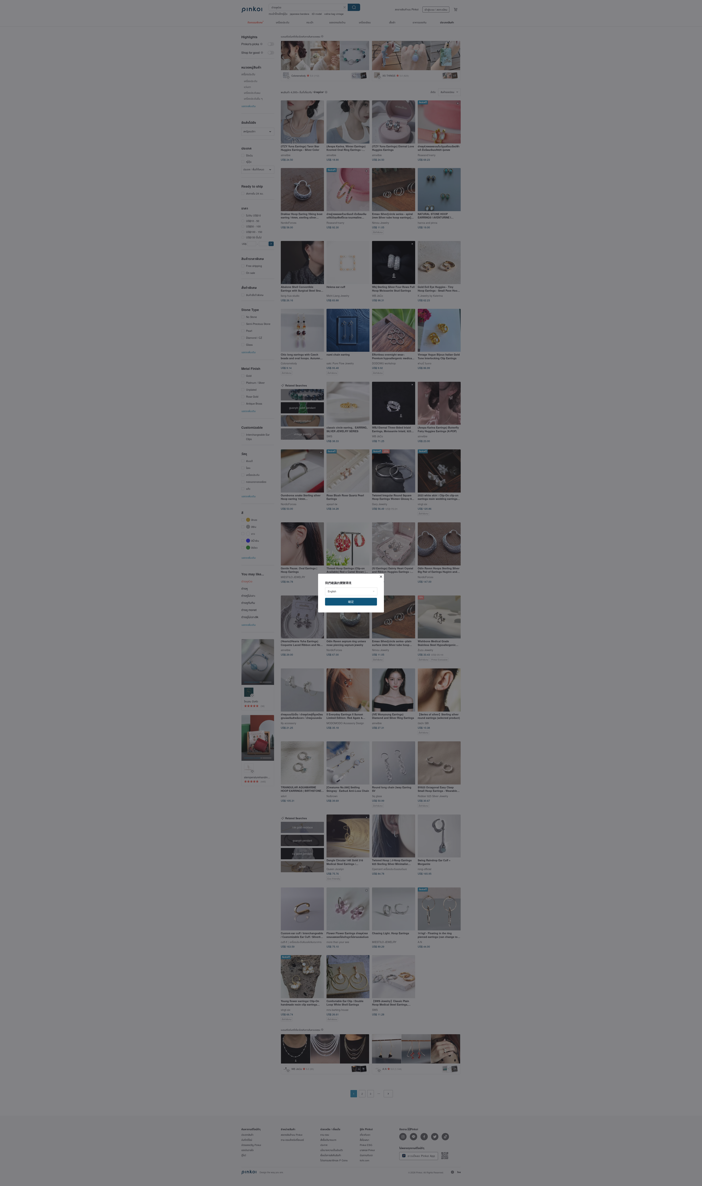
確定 (351, 601)
